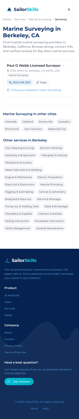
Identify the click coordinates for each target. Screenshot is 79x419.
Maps (43, 82)
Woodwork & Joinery (18, 162)
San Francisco (33, 129)
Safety (8, 315)
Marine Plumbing (51, 184)
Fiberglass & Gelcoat (54, 155)
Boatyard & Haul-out (18, 199)
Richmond (12, 129)
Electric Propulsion (50, 177)
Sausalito (64, 121)
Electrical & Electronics (20, 184)
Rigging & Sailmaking (19, 191)
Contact (9, 339)
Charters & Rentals (50, 213)
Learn (8, 302)
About (8, 332)
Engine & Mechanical (18, 177)
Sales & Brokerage (56, 206)
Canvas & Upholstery (52, 191)
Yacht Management (17, 228)
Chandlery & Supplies (18, 213)
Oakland (27, 121)
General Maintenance (49, 228)
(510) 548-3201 (21, 82)
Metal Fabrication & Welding (23, 170)
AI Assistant (11, 295)
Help (46, 408)
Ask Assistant (22, 381)
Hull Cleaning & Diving (19, 148)
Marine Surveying (40, 19)
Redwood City (57, 129)
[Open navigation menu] (69, 9)
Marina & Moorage (48, 199)
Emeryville (46, 121)
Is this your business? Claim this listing (36, 90)
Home (7, 19)
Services (20, 19)
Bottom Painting (51, 148)
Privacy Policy (13, 345)
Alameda (11, 121)
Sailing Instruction (17, 221)
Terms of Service (15, 352)
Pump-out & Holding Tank (22, 206)
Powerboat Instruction (49, 221)
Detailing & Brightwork (20, 155)
